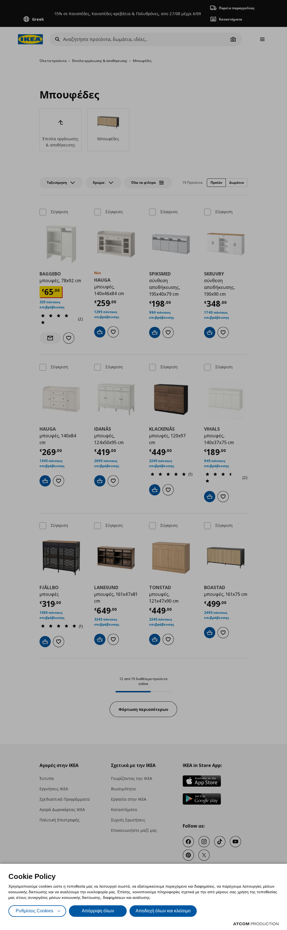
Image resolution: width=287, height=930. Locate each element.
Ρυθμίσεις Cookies (34, 910)
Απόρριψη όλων (98, 910)
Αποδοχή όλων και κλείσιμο (163, 910)
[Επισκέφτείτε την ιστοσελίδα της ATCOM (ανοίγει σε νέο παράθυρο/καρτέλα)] (256, 924)
